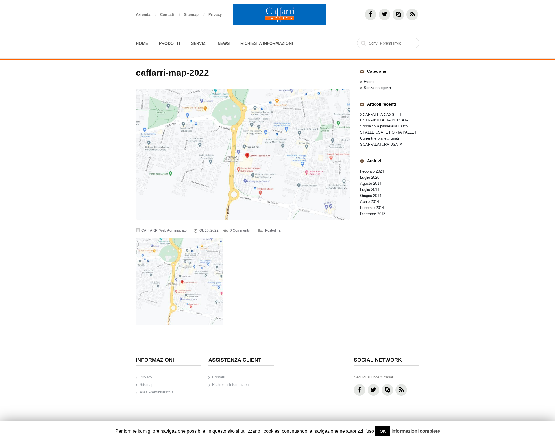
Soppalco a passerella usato (384, 126)
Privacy (215, 14)
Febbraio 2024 (372, 171)
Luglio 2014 (369, 189)
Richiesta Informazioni (266, 43)
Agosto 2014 (370, 183)
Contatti (170, 14)
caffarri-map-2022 (172, 72)
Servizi (199, 43)
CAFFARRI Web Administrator (164, 230)
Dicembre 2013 (372, 214)
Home (142, 43)
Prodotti (169, 43)
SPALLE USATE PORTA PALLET (388, 132)
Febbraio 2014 (372, 208)
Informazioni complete (415, 431)
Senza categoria (377, 88)
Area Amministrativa (156, 392)
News (224, 43)
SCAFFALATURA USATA (381, 144)
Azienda (146, 14)
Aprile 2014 (369, 201)
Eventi (369, 82)
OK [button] (383, 431)
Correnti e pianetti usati (379, 138)
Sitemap (194, 14)
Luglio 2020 (369, 177)
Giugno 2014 (370, 195)
